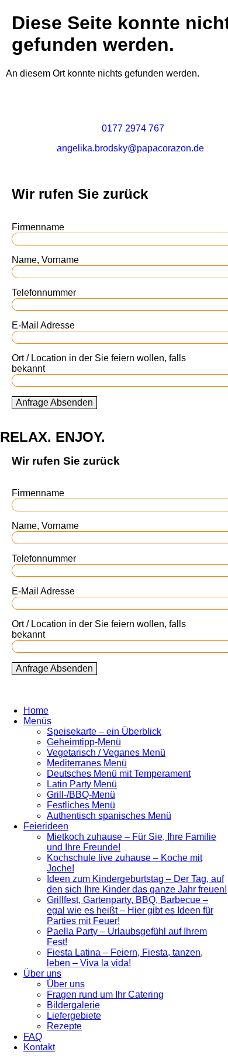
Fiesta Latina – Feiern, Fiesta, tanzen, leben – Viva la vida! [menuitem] (125, 957)
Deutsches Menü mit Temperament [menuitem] (119, 774)
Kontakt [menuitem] (39, 1047)
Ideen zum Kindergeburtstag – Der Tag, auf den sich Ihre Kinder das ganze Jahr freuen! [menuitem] (137, 884)
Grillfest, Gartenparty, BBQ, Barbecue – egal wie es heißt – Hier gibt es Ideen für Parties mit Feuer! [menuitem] (130, 910)
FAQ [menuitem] (32, 1037)
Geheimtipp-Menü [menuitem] (84, 742)
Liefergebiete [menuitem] (74, 1016)
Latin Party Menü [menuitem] (82, 784)
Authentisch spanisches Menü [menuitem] (109, 816)
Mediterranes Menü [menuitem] (87, 763)
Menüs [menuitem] (37, 721)
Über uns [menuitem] (42, 973)
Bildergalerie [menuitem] (73, 1005)
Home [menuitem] (36, 710)
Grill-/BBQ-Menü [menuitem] (81, 795)
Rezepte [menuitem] (64, 1026)
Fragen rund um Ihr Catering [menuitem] (105, 994)
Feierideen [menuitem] (45, 826)
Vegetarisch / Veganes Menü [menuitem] (106, 752)
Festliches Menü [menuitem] (81, 805)
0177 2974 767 (133, 128)
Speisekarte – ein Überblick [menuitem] (104, 731)
